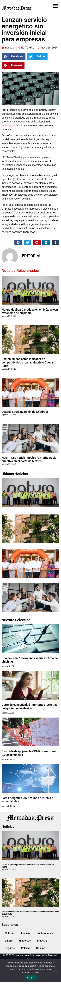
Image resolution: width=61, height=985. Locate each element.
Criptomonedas (45, 933)
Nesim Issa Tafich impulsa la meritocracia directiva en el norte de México (29, 459)
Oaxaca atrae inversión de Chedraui (25, 411)
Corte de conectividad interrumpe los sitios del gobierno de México (29, 706)
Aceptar (31, 977)
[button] (55, 6)
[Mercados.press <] (21, 8)
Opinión (40, 948)
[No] (55, 970)
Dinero (8, 940)
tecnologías (8, 125)
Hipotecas (25, 940)
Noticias (9, 933)
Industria (10, 47)
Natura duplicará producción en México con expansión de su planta (30, 311)
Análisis (25, 933)
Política (25, 948)
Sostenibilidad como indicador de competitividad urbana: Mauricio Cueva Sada (27, 362)
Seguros (10, 948)
